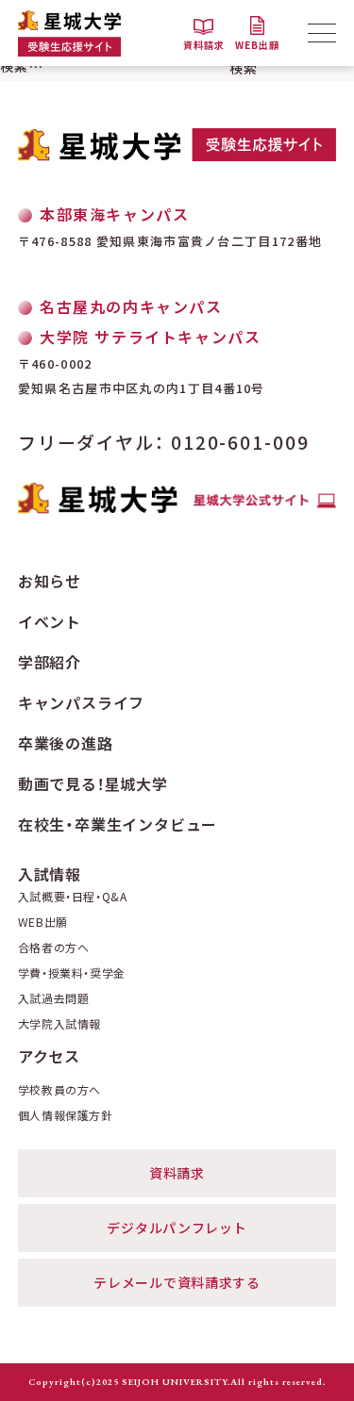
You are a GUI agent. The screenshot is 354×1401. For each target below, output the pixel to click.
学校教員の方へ (59, 1090)
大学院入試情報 (59, 1024)
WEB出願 (43, 922)
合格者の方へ (54, 947)
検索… (21, 66)
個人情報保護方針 (65, 1115)
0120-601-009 (240, 441)
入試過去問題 (54, 998)
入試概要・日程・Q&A (72, 896)
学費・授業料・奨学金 (72, 973)
